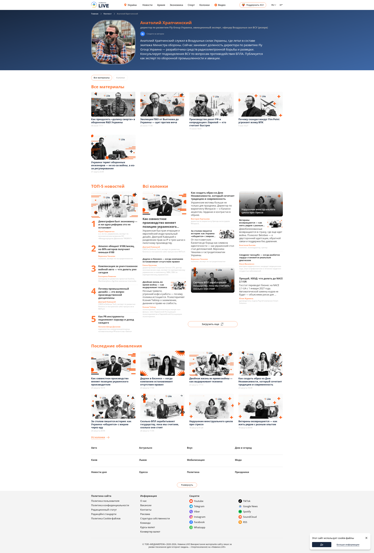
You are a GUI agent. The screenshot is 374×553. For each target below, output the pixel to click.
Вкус (190, 447)
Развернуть (187, 484)
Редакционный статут (104, 509)
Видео (222, 5)
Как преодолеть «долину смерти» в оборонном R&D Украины (113, 121)
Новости (147, 5)
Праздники (242, 472)
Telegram (199, 506)
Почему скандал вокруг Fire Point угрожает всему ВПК (258, 121)
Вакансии (145, 505)
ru (272, 5)
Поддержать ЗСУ (255, 5)
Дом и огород (243, 447)
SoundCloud (250, 516)
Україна (132, 5)
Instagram (199, 516)
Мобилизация (196, 460)
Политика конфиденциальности (110, 505)
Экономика (176, 5)
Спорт (191, 5)
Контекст (108, 13)
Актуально (145, 447)
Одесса (143, 472)
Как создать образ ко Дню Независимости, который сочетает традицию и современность (260, 381)
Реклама (145, 514)
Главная (94, 13)
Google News (250, 506)
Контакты (145, 509)
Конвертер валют (150, 531)
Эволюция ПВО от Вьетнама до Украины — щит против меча (159, 121)
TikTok (246, 501)
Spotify (247, 511)
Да (321, 544)
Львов (143, 460)
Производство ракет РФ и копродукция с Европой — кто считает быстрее (207, 122)
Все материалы (102, 77)
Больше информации (348, 544)
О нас (143, 501)
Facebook (199, 522)
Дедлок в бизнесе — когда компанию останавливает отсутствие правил (156, 381)
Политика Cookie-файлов (105, 518)
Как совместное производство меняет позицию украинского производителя (110, 381)
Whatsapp (199, 527)
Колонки (204, 5)
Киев (94, 460)
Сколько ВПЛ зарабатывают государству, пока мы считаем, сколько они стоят (159, 424)
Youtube (198, 501)
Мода (238, 460)
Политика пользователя (105, 501)
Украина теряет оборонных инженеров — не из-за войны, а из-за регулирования (113, 165)
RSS (245, 522)
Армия (161, 5)
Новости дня (99, 472)
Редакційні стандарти (103, 514)
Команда (145, 522)
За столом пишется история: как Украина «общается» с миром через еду (111, 424)
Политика (193, 472)
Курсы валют (147, 527)
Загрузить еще (210, 324)
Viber (197, 511)
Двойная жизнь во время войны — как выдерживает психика (210, 380)
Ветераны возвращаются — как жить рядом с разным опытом (257, 423)
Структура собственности (155, 518)
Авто (94, 447)
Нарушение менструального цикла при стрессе (211, 423)
